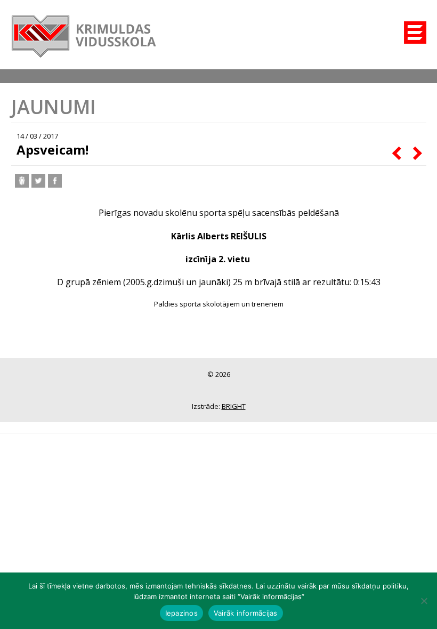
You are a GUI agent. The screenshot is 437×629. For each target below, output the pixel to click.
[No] (423, 600)
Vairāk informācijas (246, 613)
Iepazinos (181, 613)
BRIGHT (234, 406)
